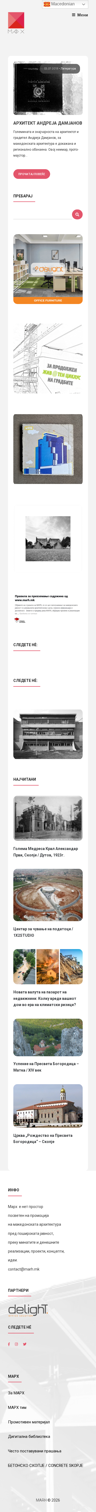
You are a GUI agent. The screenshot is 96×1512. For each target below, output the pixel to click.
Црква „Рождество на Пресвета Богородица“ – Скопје (43, 1138)
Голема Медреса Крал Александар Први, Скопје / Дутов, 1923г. (45, 852)
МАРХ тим (17, 1407)
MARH (41, 1500)
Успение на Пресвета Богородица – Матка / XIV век (46, 1067)
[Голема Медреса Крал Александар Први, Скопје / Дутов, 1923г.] (48, 818)
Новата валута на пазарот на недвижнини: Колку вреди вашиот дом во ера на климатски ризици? (44, 998)
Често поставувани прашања (34, 1451)
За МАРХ (16, 1393)
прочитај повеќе (31, 174)
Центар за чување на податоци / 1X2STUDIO (43, 932)
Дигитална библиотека (29, 1436)
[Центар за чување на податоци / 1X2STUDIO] (48, 895)
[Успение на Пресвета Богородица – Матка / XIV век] (48, 1037)
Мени (82, 15)
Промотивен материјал (29, 1422)
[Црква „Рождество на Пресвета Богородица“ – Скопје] (48, 1106)
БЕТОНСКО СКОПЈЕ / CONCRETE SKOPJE (45, 1465)
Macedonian (62, 4)
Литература (68, 68)
